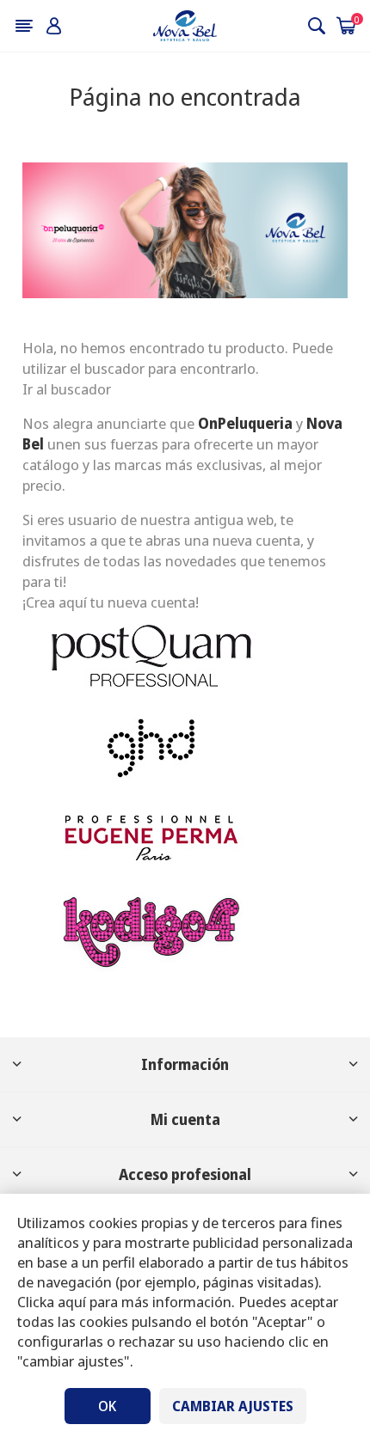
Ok (107, 1406)
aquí (72, 1302)
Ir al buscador (66, 389)
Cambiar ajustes (232, 1406)
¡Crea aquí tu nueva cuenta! (110, 602)
